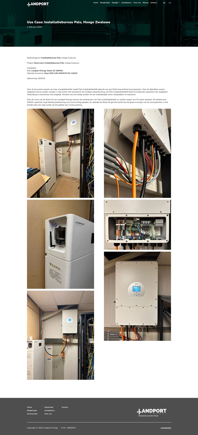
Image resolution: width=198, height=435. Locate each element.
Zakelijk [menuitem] (115, 3)
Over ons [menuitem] (137, 3)
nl (164, 3)
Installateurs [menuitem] (126, 3)
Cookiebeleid (166, 428)
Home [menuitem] (95, 3)
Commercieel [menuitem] (32, 414)
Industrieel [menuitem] (48, 407)
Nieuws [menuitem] (145, 3)
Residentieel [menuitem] (105, 3)
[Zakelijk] (119, 2)
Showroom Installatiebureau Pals (49, 63)
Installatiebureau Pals (51, 58)
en (170, 3)
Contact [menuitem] (153, 3)
